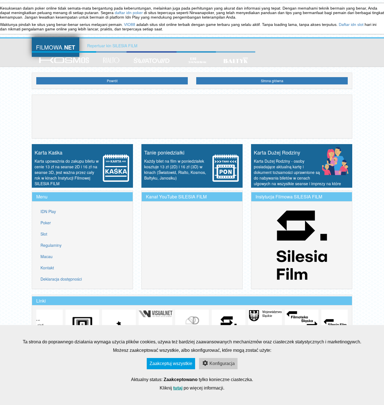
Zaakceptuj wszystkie (171, 363)
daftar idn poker (129, 12)
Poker (45, 222)
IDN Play (48, 211)
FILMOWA (55, 47)
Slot (43, 234)
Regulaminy (51, 245)
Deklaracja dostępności (61, 279)
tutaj (177, 388)
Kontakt (47, 267)
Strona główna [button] (272, 80)
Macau (46, 256)
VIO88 (129, 24)
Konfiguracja (222, 363)
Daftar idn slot (351, 24)
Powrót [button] (112, 80)
